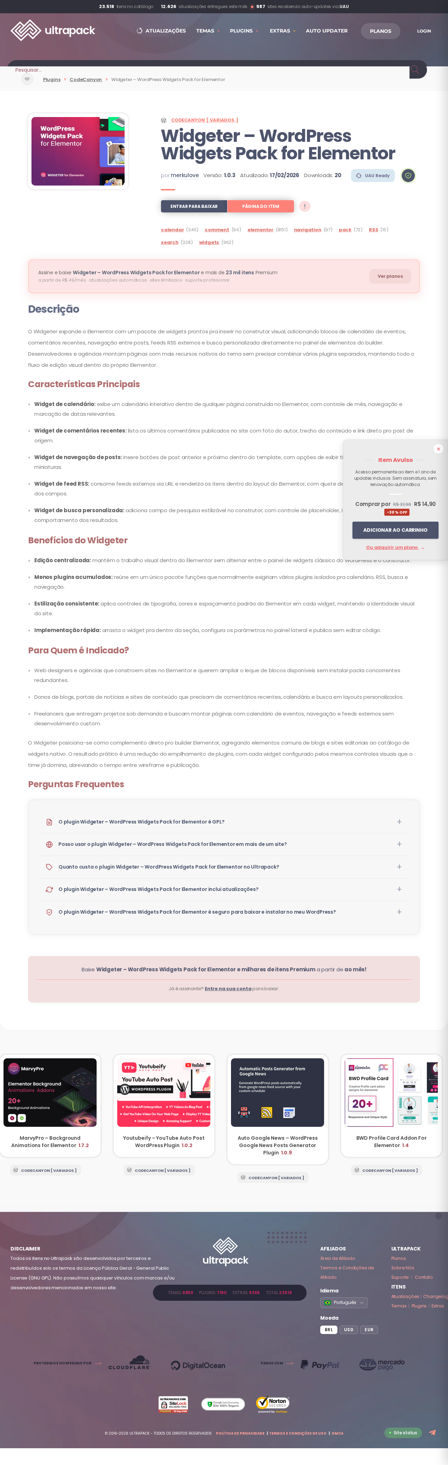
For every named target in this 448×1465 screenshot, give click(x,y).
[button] (408, 175)
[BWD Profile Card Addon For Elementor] (391, 1105)
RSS (373, 229)
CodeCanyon (86, 79)
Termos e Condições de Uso (298, 1433)
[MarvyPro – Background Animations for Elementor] (50, 1105)
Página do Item (260, 206)
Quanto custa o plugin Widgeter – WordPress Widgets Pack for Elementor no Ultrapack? (168, 866)
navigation (307, 229)
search (169, 242)
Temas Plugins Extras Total (230, 1293)
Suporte (400, 1277)
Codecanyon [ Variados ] (204, 120)
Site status (405, 1433)
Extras (438, 1306)
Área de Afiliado (337, 1258)
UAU (344, 6)
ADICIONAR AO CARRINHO (395, 530)
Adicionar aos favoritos (27, 84)
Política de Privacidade (240, 1433)
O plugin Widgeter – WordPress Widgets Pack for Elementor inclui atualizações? (158, 889)
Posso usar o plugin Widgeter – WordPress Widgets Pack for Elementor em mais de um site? (172, 844)
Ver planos (390, 276)
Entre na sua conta (228, 988)
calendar (172, 229)
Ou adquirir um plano (395, 547)
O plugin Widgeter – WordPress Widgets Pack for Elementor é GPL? (141, 821)
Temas (399, 1306)
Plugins (52, 79)
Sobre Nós (402, 1268)
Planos (398, 1258)
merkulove (184, 175)
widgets (209, 242)
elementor (260, 229)
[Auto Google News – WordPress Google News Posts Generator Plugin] (277, 1109)
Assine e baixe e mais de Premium (157, 272)
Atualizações (405, 1296)
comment (217, 229)
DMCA (337, 1433)
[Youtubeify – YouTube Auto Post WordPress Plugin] (164, 1105)
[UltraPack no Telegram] (433, 1433)
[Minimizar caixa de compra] (438, 449)
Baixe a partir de (224, 969)
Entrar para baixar (194, 206)
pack (345, 229)
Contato (424, 1277)
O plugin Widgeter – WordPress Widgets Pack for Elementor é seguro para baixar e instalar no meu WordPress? (197, 911)
